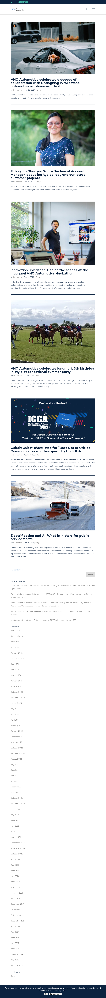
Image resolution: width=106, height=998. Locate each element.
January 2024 (17, 681)
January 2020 (17, 899)
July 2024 (15, 664)
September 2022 (18, 754)
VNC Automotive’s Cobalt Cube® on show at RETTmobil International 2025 (43, 620)
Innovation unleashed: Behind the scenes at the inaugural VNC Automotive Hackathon (49, 272)
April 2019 (15, 949)
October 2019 (17, 915)
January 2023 (17, 731)
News (13, 982)
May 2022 (15, 776)
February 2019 (17, 954)
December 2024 (18, 659)
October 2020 (17, 854)
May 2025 (15, 647)
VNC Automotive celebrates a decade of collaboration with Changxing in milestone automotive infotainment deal (45, 83)
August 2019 (16, 927)
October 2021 (17, 798)
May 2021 (15, 826)
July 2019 (15, 932)
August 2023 (16, 703)
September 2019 (18, 921)
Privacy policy (55, 994)
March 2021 (16, 837)
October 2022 (17, 748)
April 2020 (15, 882)
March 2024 (16, 675)
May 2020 (15, 876)
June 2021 (15, 821)
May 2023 (15, 714)
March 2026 (16, 631)
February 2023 (17, 726)
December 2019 (17, 904)
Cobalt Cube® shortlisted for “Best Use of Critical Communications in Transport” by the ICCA (51, 449)
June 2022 (15, 770)
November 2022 (17, 742)
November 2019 (17, 910)
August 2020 (16, 860)
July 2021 (15, 815)
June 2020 (15, 871)
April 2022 (15, 781)
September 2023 (18, 698)
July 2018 (15, 960)
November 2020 (18, 848)
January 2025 (17, 653)
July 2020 (15, 865)
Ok (46, 994)
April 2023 (15, 720)
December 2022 (18, 737)
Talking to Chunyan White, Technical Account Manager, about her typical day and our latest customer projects (48, 175)
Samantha (17, 90)
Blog (39, 90)
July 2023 (15, 709)
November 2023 (17, 686)
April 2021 (15, 832)
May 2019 (15, 943)
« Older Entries (17, 570)
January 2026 (17, 636)
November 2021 (17, 793)
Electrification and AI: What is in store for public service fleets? (50, 537)
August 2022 (16, 759)
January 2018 (17, 966)
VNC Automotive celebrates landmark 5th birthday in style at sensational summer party (52, 370)
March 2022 (16, 787)
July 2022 (15, 765)
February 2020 (17, 893)
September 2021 (18, 804)
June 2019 (15, 938)
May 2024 (15, 670)
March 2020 (16, 887)
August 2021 (16, 809)
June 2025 (15, 642)
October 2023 (17, 692)
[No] (102, 991)
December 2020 (18, 843)
